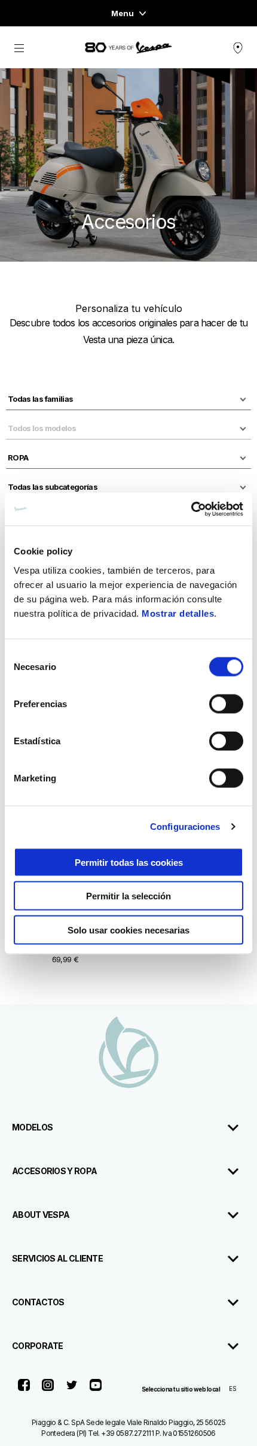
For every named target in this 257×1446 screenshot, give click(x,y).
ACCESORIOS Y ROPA (54, 1171)
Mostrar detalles (178, 613)
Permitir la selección (128, 896)
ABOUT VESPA (40, 1214)
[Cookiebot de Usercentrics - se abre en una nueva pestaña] (191, 509)
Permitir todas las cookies (129, 862)
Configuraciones (185, 826)
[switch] (226, 703)
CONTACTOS (38, 1302)
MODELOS (32, 1127)
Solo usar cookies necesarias (128, 929)
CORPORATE (37, 1346)
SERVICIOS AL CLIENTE (57, 1258)
